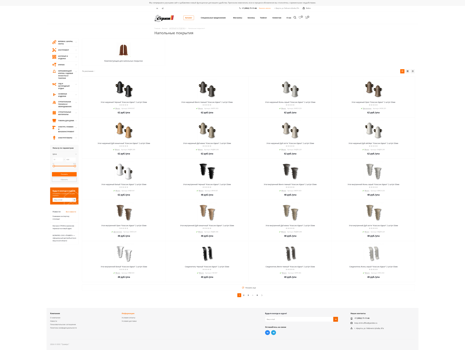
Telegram (162, 8)
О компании (55, 317)
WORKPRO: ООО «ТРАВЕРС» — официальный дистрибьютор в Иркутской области (64, 238)
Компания (55, 313)
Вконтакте (157, 8)
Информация (128, 313)
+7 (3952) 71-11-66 (249, 8)
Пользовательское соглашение (63, 324)
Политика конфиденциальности (63, 328)
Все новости (71, 212)
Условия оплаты (128, 317)
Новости (53, 321)
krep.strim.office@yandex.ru (365, 323)
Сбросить (64, 179)
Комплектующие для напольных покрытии (123, 61)
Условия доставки (129, 321)
